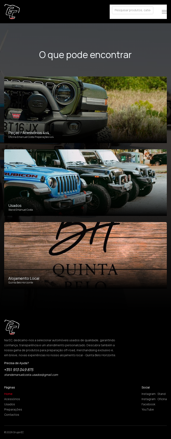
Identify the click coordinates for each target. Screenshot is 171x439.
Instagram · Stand (154, 394)
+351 (18, 369)
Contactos (11, 415)
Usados (9, 404)
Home (8, 394)
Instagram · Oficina (154, 399)
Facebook (148, 404)
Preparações (13, 409)
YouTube (148, 409)
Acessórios (12, 399)
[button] (164, 11)
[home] (12, 11)
